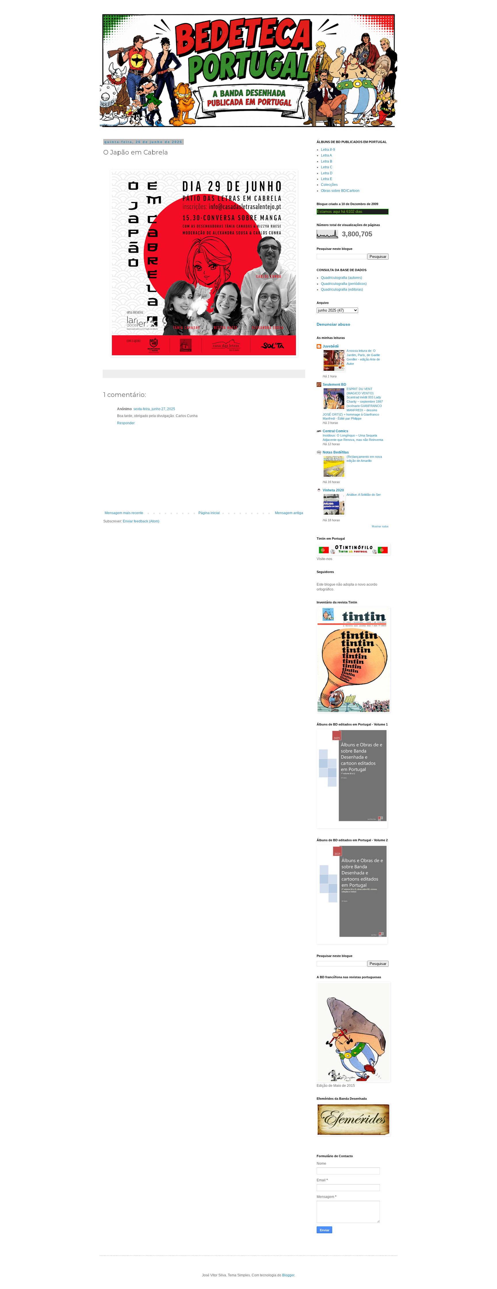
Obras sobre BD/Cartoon (340, 191)
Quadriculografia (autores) (341, 278)
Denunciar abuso (333, 324)
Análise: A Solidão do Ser (364, 494)
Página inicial (209, 513)
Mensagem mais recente (124, 513)
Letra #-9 (328, 150)
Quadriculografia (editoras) (342, 289)
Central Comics (335, 431)
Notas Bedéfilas (336, 452)
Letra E (326, 179)
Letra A (326, 155)
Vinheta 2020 (333, 490)
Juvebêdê (331, 346)
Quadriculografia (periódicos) (344, 284)
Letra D (326, 173)
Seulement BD (334, 385)
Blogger (288, 1275)
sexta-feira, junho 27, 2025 (154, 409)
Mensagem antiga (289, 513)
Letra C (326, 167)
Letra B (326, 161)
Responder (126, 423)
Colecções (329, 185)
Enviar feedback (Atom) (141, 521)
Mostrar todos (380, 526)
